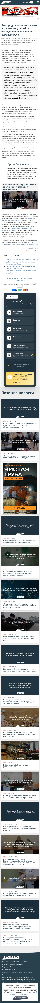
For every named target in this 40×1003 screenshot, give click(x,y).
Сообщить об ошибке (20, 962)
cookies (19, 977)
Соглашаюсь (20, 997)
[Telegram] (21, 290)
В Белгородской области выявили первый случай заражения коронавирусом (21, 267)
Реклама (13, 967)
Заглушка (19, 964)
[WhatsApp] (19, 290)
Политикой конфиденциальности (23, 993)
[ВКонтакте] (13, 290)
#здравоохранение (27, 278)
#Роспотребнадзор (13, 278)
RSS (3, 962)
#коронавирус (20, 280)
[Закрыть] (37, 19)
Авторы (13, 964)
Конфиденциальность (9, 969)
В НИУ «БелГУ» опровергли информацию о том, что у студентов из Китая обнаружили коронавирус (22, 260)
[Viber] (26, 290)
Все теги (9, 962)
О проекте (5, 964)
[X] (16, 290)
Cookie (23, 985)
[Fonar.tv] (6, 2)
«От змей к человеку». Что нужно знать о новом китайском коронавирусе (20, 264)
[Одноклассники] (24, 290)
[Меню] (38, 2)
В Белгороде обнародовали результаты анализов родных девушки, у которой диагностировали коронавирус (21, 272)
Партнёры (5, 967)
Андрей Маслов (33, 248)
